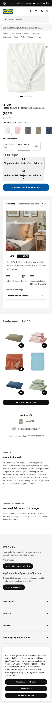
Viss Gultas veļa (37, 435)
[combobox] (25, 19)
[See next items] (42, 204)
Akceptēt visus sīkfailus (26, 682)
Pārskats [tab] (10, 203)
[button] (12, 278)
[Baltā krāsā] (7, 130)
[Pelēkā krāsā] (28, 130)
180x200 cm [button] (38, 107)
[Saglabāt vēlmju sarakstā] (46, 47)
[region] (26, 67)
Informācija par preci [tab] (29, 203)
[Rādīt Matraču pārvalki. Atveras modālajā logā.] (37, 362)
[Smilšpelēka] (38, 130)
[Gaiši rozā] (17, 130)
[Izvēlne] (46, 11)
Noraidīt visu (26, 688)
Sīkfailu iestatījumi (26, 695)
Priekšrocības (8, 560)
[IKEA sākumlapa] (8, 11)
